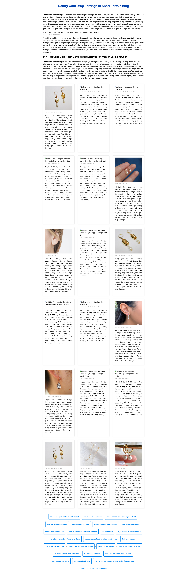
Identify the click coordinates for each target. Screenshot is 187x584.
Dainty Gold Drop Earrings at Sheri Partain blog (93, 6)
